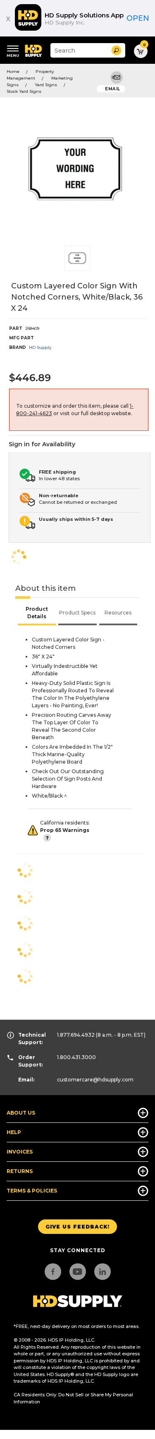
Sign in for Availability (42, 444)
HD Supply (40, 347)
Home (13, 71)
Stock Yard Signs (24, 91)
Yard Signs (46, 84)
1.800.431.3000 (76, 1057)
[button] (116, 50)
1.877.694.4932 (76, 1035)
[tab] (37, 613)
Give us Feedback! (77, 1227)
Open (137, 18)
